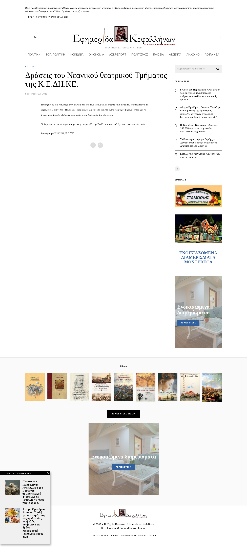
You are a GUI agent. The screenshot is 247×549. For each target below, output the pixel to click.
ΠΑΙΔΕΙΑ (158, 54)
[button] (218, 69)
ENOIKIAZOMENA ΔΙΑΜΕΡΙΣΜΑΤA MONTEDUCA (198, 257)
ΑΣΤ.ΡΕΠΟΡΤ (117, 54)
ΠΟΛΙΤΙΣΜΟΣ (139, 54)
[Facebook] (220, 37)
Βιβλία (114, 535)
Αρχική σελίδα (101, 535)
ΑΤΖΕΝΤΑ (175, 54)
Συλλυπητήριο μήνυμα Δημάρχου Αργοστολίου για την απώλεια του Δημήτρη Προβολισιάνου (198, 142)
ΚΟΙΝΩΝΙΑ (77, 54)
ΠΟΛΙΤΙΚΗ (34, 54)
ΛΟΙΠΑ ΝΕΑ (212, 54)
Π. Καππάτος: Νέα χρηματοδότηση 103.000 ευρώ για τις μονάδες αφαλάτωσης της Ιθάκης (198, 128)
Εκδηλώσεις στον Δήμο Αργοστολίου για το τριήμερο (200, 155)
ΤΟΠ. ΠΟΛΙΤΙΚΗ (55, 54)
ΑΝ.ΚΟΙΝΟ (193, 54)
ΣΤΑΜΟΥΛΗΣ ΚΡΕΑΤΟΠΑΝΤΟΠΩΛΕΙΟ (139, 535)
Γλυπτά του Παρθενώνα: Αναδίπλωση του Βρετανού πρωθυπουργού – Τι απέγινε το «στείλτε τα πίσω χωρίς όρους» (200, 94)
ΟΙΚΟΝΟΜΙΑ (96, 54)
